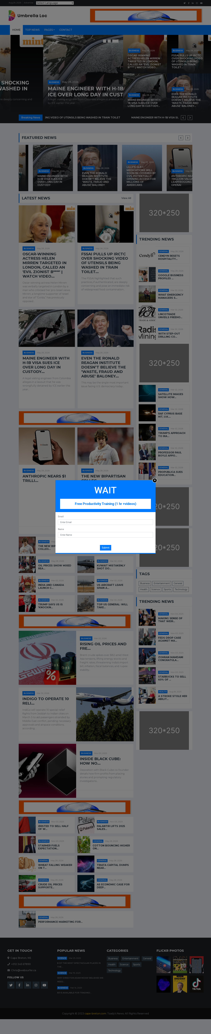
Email (61, 516)
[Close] (154, 480)
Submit (105, 547)
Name (61, 529)
